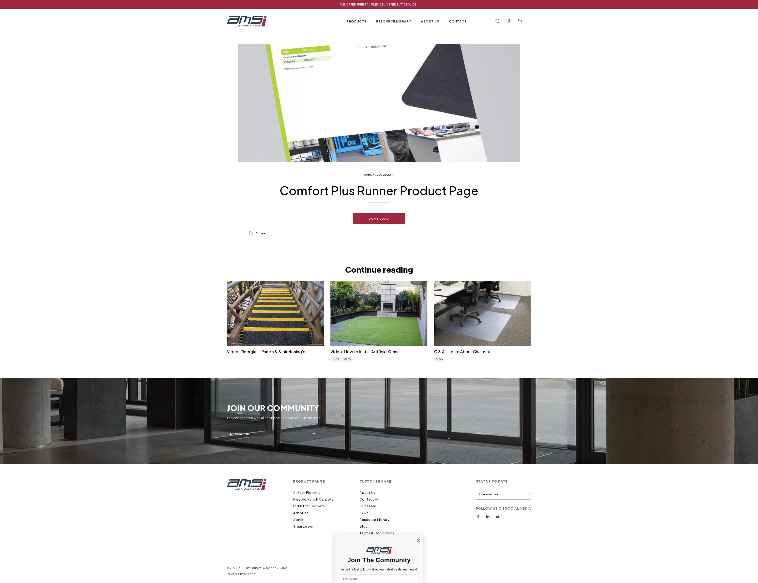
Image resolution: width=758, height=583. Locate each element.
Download (379, 218)
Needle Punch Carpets (313, 499)
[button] (497, 21)
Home (368, 174)
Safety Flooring (307, 492)
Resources (383, 174)
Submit (314, 433)
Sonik (298, 519)
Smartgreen (303, 526)
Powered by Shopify (241, 573)
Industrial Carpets (309, 506)
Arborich (301, 513)
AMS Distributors (250, 567)
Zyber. (283, 567)
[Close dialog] (418, 497)
